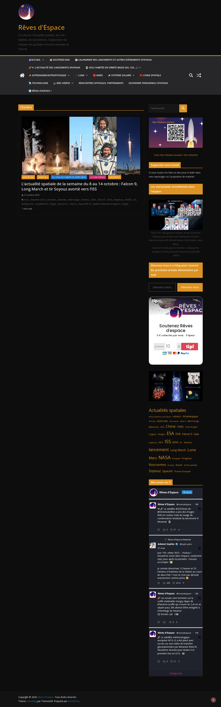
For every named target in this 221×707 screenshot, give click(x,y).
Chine (93, 199)
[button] (42, 60)
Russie (179, 464)
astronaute (174, 421)
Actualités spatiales (167, 410)
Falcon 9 (101, 199)
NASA (164, 457)
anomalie (51, 199)
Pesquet (176, 458)
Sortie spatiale (190, 465)
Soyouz (73, 204)
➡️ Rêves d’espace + (40, 90)
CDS (162, 426)
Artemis (152, 421)
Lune (192, 449)
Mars (153, 457)
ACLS (26, 199)
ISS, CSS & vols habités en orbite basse (69, 177)
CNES (180, 426)
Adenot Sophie (166, 544)
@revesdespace (184, 504)
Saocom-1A (63, 204)
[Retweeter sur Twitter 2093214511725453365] (165, 622)
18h (196, 504)
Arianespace (190, 416)
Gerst (109, 199)
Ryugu (53, 204)
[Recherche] (183, 108)
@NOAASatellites (166, 511)
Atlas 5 (183, 421)
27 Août (161, 548)
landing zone (27, 204)
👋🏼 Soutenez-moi (59, 59)
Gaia (196, 434)
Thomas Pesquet (182, 471)
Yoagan (125, 204)
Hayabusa (118, 199)
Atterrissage (73, 199)
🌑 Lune (79, 75)
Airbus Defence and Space (160, 417)
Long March (178, 450)
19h (196, 633)
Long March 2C (42, 204)
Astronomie (28, 177)
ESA (170, 433)
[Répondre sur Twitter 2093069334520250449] (159, 583)
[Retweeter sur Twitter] (165, 539)
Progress (187, 458)
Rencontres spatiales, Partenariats (101, 83)
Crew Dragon (191, 427)
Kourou (188, 442)
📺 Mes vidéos (61, 83)
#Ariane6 (162, 521)
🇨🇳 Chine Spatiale (150, 75)
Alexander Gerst (37, 199)
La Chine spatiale (97, 177)
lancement (159, 449)
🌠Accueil (35, 59)
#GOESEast (182, 508)
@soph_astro (186, 544)
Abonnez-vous (190, 287)
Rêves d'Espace (41, 27)
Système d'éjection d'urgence (106, 204)
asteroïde (61, 199)
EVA (178, 434)
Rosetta (171, 465)
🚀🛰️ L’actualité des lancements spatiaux (54, 67)
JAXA (175, 442)
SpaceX (167, 471)
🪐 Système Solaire (119, 75)
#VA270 (193, 646)
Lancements (114, 177)
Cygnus (152, 434)
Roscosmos (157, 464)
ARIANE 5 (177, 416)
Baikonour (154, 426)
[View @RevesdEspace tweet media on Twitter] (169, 522)
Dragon (161, 434)
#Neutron (162, 604)
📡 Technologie (38, 83)
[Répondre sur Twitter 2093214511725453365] (159, 622)
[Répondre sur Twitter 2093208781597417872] (159, 661)
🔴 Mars (98, 75)
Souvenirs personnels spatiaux (148, 83)
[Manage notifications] (213, 699)
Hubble (128, 199)
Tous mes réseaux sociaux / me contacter (176, 154)
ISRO (160, 442)
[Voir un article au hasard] (199, 75)
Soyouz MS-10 (84, 204)
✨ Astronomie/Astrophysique (47, 75)
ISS (134, 199)
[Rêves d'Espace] (22, 75)
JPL (181, 442)
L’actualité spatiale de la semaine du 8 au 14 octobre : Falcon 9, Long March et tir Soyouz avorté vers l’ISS (80, 186)
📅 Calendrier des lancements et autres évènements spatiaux (113, 59)
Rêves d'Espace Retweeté (179, 539)
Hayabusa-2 (43, 177)
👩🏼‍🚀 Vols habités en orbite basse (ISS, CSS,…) (111, 67)
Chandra (85, 199)
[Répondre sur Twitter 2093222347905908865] (159, 530)
